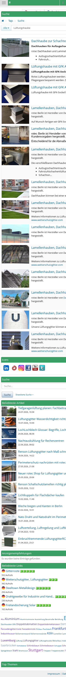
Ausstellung (40, 619)
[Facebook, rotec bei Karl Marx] (28, 367)
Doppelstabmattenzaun (49, 624)
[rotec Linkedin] (6, 367)
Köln (50, 633)
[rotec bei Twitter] (42, 367)
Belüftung (59, 619)
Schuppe (58, 645)
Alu (2, 619)
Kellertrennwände (38, 633)
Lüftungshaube (45, 640)
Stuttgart (35, 650)
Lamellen (58, 633)
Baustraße (49, 619)
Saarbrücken (8, 645)
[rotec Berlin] (14, 367)
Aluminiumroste (27, 619)
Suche (21, 20)
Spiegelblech (6, 650)
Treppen (47, 650)
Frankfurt (59, 628)
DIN (14, 624)
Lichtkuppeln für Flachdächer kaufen (41, 495)
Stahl (15, 650)
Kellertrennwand (22, 633)
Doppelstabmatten (26, 624)
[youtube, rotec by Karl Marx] (35, 367)
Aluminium (12, 619)
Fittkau (39, 629)
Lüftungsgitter (30, 640)
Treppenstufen (57, 650)
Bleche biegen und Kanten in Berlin (40, 506)
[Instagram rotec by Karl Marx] (21, 367)
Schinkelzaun (33, 645)
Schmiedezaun (47, 645)
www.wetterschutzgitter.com (47, 220)
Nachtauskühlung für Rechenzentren (41, 440)
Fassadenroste (29, 629)
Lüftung (19, 640)
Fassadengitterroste (11, 629)
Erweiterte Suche (24, 394)
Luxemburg (8, 640)
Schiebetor (21, 645)
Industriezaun (8, 633)
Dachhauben (6, 624)
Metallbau (56, 640)
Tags (10, 20)
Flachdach (47, 629)
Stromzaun (23, 650)
